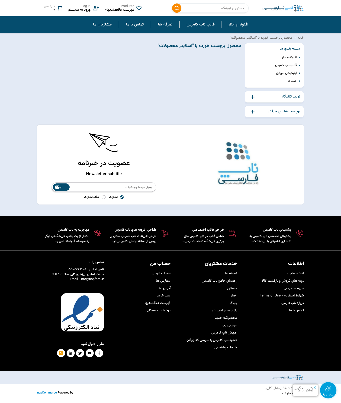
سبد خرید (163, 295)
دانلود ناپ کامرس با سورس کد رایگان (212, 340)
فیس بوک (99, 353)
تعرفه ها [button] (165, 24)
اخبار (234, 295)
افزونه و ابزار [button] (238, 24)
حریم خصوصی (293, 288)
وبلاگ (233, 303)
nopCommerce (47, 393)
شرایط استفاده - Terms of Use (282, 295)
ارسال (58, 187)
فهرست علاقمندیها (157, 303)
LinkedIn (71, 353)
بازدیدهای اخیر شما (223, 310)
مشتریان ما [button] (102, 24)
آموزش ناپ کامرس (224, 332)
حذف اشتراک (92, 197)
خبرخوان (61, 353)
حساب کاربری (161, 273)
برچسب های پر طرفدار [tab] (283, 112)
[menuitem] (238, 24)
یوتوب (90, 353)
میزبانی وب (229, 325)
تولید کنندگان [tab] (290, 97)
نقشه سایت (295, 273)
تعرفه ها (231, 273)
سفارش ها (163, 280)
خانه (301, 38)
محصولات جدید (226, 318)
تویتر (80, 353)
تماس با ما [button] (135, 24)
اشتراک (113, 197)
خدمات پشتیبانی (225, 347)
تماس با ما (296, 310)
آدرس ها (164, 288)
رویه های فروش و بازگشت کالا (283, 280)
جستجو (176, 8)
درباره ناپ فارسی (292, 303)
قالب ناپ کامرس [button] (201, 24)
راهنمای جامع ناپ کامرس (219, 280)
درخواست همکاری (157, 310)
